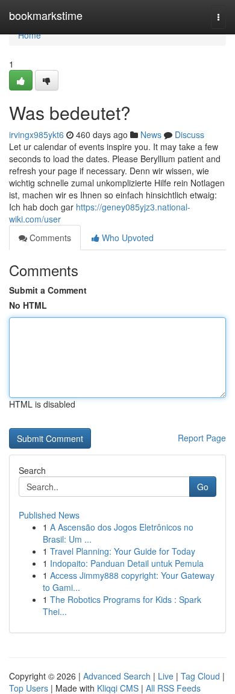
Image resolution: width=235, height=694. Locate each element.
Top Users (28, 688)
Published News (49, 515)
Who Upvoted (126, 238)
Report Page (202, 438)
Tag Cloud (200, 676)
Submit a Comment (48, 290)
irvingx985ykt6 (36, 134)
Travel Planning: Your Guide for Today (122, 551)
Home (29, 35)
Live (166, 676)
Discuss (189, 134)
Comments (49, 238)
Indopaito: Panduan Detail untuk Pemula (127, 563)
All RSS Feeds (173, 688)
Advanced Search (117, 676)
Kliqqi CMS (118, 688)
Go (202, 487)
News (150, 134)
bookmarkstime (46, 15)
